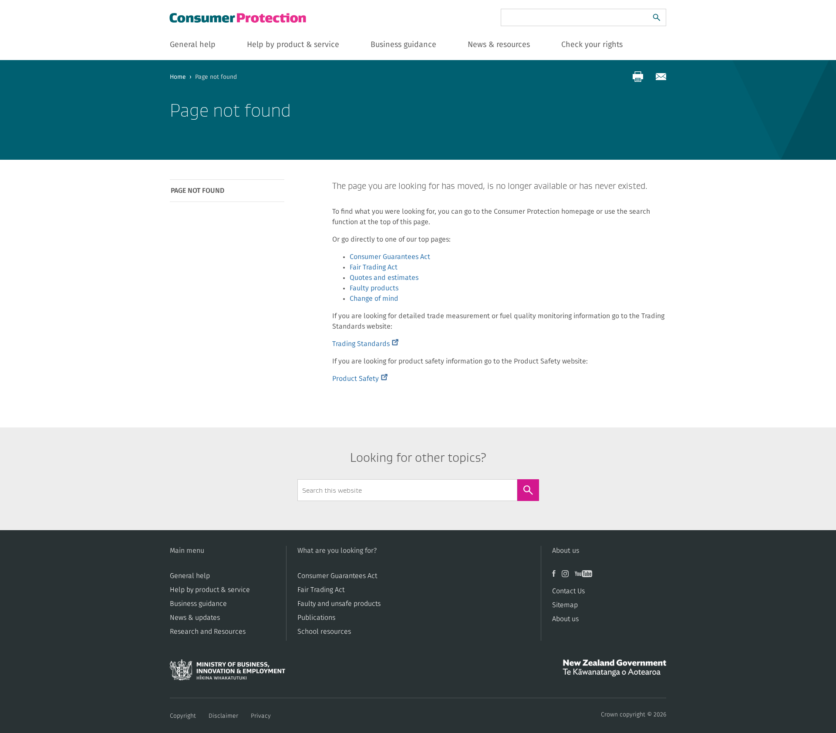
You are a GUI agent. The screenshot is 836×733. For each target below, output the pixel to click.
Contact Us (568, 591)
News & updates (195, 617)
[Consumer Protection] (238, 17)
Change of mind (374, 298)
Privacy (261, 716)
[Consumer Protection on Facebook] (557, 576)
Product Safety (360, 378)
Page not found (197, 190)
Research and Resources (208, 631)
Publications (316, 617)
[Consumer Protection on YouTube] (586, 576)
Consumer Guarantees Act (390, 256)
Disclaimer (223, 716)
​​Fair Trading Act (320, 589)
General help (190, 575)
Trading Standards (365, 343)
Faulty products (374, 288)
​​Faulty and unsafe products (339, 603)
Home (178, 77)
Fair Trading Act (374, 267)
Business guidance (198, 603)
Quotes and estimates (384, 277)
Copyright (183, 716)
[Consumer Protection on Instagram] (568, 576)
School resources (324, 631)
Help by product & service (210, 589)
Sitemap (565, 605)
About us (565, 618)
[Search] (657, 17)
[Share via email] (661, 76)
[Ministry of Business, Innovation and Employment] (227, 672)
